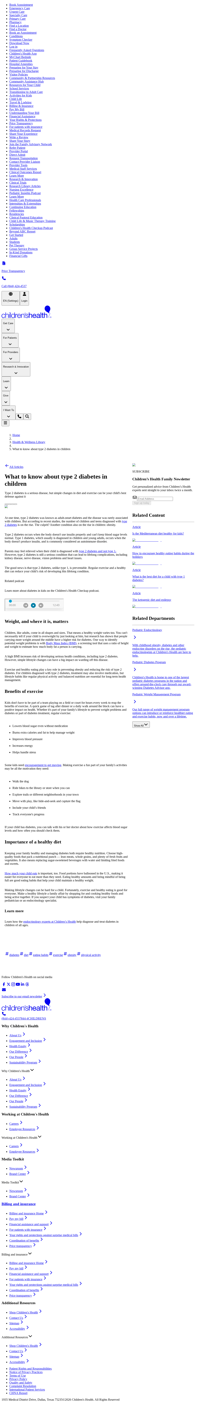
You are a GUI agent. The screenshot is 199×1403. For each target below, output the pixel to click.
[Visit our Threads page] (27, 985)
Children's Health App (23, 53)
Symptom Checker (20, 39)
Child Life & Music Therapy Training (32, 221)
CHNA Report (18, 1393)
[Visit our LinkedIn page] (22, 985)
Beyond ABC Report (22, 231)
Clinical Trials (17, 182)
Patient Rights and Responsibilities (30, 1368)
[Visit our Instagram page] (13, 985)
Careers (14, 1123)
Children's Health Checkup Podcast (31, 228)
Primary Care (17, 18)
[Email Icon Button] (15, 504)
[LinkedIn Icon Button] (12, 504)
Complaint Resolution (22, 1386)
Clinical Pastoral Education (26, 217)
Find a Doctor (17, 29)
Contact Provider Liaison (24, 161)
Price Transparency (21, 123)
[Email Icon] (15, 503)
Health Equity (17, 1046)
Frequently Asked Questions (26, 50)
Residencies (16, 214)
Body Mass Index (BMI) (61, 643)
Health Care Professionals (25, 200)
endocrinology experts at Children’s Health (49, 921)
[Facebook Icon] (9, 503)
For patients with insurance (25, 126)
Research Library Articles (25, 186)
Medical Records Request (25, 130)
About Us (15, 1035)
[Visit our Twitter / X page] (8, 985)
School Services (19, 88)
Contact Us (16, 1317)
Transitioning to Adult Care (26, 92)
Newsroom (16, 1168)
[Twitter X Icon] (6, 503)
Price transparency (20, 1246)
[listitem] (163, 533)
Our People (16, 1057)
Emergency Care (19, 8)
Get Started (16, 235)
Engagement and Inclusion (25, 1040)
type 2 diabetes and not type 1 (97, 551)
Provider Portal (18, 151)
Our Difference (18, 1051)
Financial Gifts (18, 256)
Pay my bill (16, 1218)
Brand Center (17, 1174)
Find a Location (19, 25)
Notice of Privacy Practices (26, 1372)
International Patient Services (27, 1389)
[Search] (27, 416)
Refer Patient (17, 147)
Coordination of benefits (24, 1240)
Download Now (19, 43)
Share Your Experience (23, 133)
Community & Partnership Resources (32, 78)
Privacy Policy (18, 1379)
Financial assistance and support (29, 1224)
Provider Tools (18, 165)
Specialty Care (18, 15)
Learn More (16, 175)
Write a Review (18, 137)
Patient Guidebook (20, 60)
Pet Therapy (16, 245)
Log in (13, 46)
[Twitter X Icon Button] (6, 504)
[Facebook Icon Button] (9, 504)
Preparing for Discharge (24, 71)
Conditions (16, 36)
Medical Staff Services (23, 168)
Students (14, 242)
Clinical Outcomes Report (25, 172)
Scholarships (17, 224)
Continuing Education (22, 207)
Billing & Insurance (21, 106)
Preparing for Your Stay (23, 67)
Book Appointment (21, 4)
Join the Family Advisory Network (30, 144)
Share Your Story (19, 140)
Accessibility (17, 1328)
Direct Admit (17, 154)
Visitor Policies (18, 74)
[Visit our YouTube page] (18, 985)
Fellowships (16, 210)
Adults (13, 238)
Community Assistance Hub (26, 81)
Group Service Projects (23, 249)
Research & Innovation (23, 179)
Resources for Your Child (24, 85)
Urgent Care (16, 11)
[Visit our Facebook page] (4, 985)
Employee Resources (22, 1129)
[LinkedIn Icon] (12, 503)
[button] (99, 1070)
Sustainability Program (23, 1062)
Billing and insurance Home (26, 1213)
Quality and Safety (20, 1382)
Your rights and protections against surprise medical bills (43, 1235)
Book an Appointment (23, 32)
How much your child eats (21, 873)
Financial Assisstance (22, 116)
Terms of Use (17, 1375)
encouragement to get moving (43, 765)
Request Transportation (23, 158)
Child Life (15, 99)
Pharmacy (15, 22)
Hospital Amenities (21, 64)
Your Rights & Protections (25, 119)
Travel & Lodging (20, 102)
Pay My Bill (16, 109)
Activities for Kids (20, 95)
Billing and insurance (19, 1204)
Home (16, 435)
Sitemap (14, 1323)
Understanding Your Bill (24, 113)
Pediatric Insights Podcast (25, 193)
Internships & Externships (25, 203)
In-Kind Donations (20, 252)
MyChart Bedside (20, 57)
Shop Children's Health (23, 1312)
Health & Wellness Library (28, 442)
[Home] (99, 312)
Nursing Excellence (21, 189)
